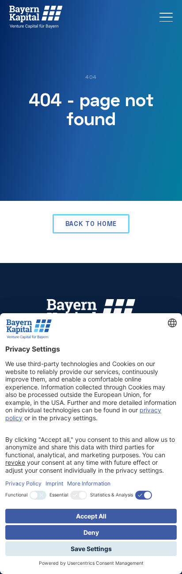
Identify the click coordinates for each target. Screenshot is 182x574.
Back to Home (91, 223)
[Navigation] (166, 17)
